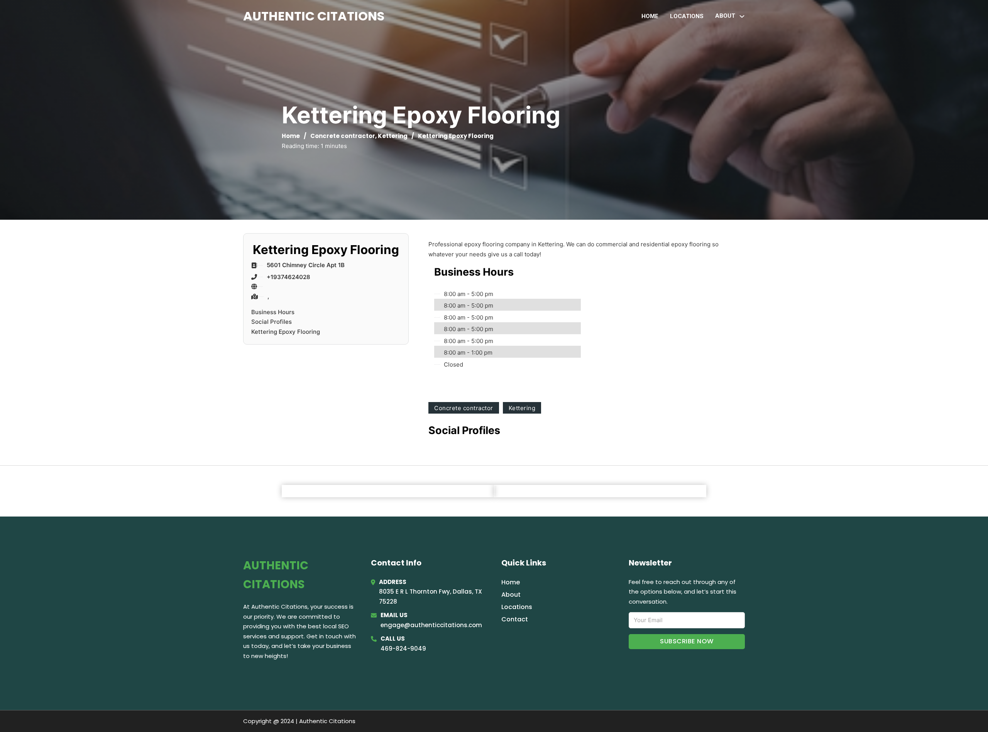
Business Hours (272, 312)
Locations (687, 16)
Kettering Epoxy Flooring (285, 331)
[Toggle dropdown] (742, 16)
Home (649, 16)
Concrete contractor (342, 136)
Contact (514, 619)
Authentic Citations (313, 16)
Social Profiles (271, 321)
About (511, 594)
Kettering (393, 136)
